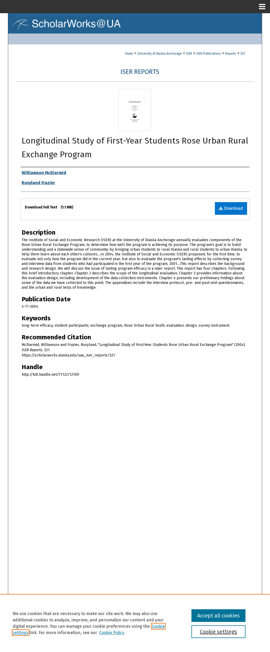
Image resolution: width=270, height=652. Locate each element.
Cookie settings (218, 632)
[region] (135, 623)
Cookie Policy (111, 632)
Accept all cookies (218, 615)
